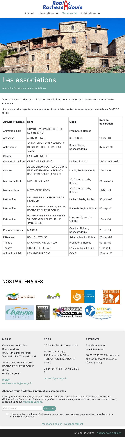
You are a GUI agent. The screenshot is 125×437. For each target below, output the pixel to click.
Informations (46, 13)
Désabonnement (73, 423)
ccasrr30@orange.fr (55, 378)
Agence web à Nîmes (109, 432)
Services (67, 13)
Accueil (29, 13)
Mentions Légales (52, 423)
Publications (88, 13)
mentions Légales (32, 401)
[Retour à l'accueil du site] (63, 4)
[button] (49, 408)
